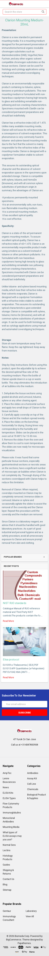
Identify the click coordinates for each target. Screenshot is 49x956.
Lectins (6, 850)
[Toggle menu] (3, 3)
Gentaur (7, 911)
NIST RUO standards (14, 603)
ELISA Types (9, 798)
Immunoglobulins (12, 812)
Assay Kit (32, 778)
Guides (6, 864)
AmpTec (7, 773)
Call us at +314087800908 (24, 744)
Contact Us (8, 879)
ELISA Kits (8, 792)
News (6, 787)
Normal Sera (9, 845)
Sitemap (7, 889)
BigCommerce (13, 939)
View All (30, 916)
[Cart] (45, 3)
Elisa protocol (11, 659)
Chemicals (32, 789)
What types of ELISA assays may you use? (12, 836)
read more (8, 621)
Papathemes (24, 943)
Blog (5, 884)
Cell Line (31, 783)
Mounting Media (11, 827)
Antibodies (32, 773)
